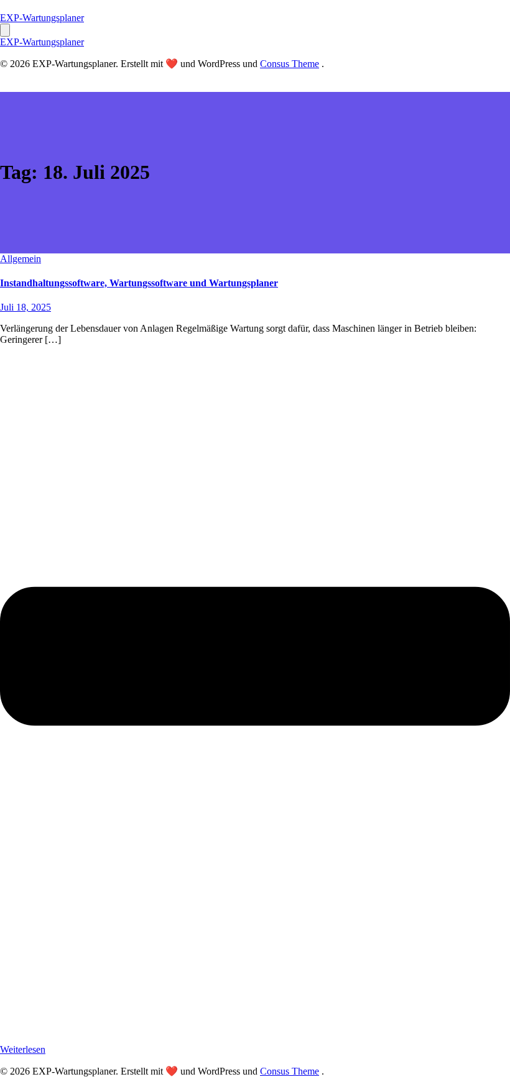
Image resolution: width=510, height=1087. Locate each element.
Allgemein (20, 258)
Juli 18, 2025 (25, 307)
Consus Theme (289, 63)
